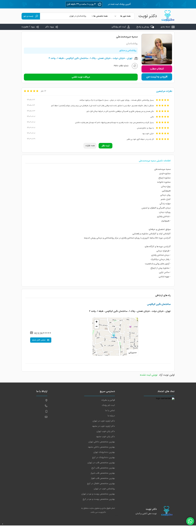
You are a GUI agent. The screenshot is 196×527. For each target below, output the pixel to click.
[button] (114, 335)
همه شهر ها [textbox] (125, 16)
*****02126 (42, 333)
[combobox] (122, 16)
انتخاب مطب (157, 69)
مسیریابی (132, 352)
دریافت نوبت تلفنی (81, 77)
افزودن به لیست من (157, 77)
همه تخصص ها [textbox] (100, 16)
